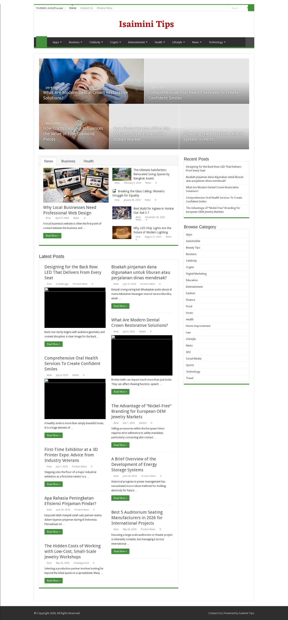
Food (189, 306)
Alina (117, 183)
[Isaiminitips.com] (144, 24)
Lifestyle (177, 42)
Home (72, 8)
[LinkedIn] (225, 8)
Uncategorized (81, 563)
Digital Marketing (196, 273)
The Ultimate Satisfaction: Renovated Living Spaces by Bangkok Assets (151, 174)
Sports (190, 365)
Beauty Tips (193, 247)
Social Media (193, 358)
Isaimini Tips (246, 613)
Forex (189, 312)
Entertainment (136, 42)
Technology (216, 42)
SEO (188, 352)
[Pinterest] (221, 8)
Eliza (48, 218)
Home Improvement (198, 325)
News (195, 42)
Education (192, 280)
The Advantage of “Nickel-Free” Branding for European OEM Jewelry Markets (141, 411)
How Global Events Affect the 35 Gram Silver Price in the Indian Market (141, 134)
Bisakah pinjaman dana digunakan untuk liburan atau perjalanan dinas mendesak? (140, 272)
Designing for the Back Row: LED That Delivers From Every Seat (72, 272)
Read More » (52, 235)
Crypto (114, 42)
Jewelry (143, 423)
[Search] (251, 8)
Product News (80, 284)
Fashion (190, 293)
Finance (190, 299)
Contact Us (86, 8)
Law (188, 332)
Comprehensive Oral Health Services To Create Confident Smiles (72, 363)
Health (158, 42)
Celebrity (94, 42)
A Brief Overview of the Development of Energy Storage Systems (134, 464)
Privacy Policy (104, 8)
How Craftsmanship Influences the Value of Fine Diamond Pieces (73, 134)
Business (74, 42)
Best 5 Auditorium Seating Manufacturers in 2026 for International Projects (137, 518)
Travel (189, 378)
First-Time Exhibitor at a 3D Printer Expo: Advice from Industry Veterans (71, 455)
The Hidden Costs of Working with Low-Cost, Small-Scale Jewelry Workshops (72, 551)
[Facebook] (213, 8)
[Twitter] (217, 8)
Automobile (193, 241)
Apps (56, 42)
